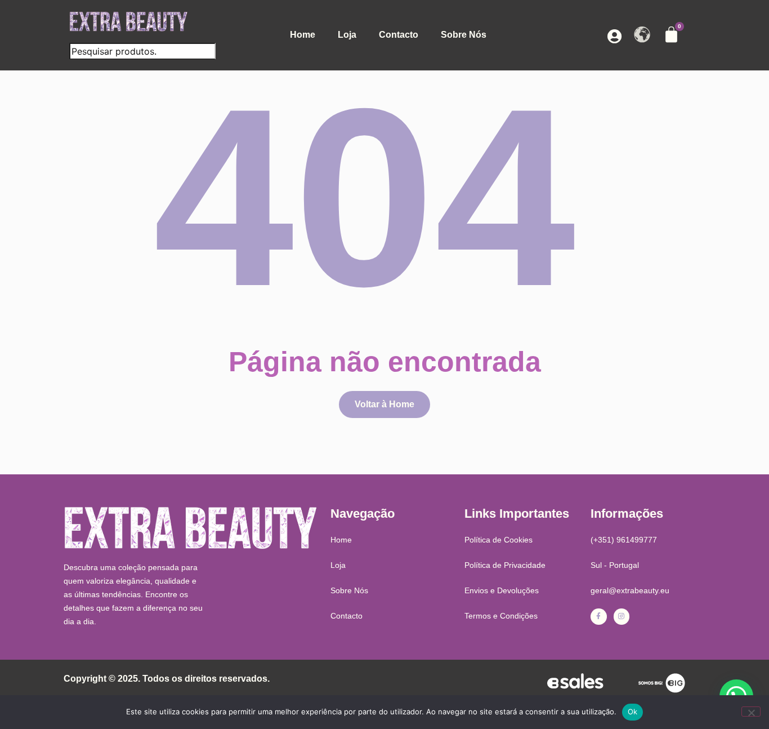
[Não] (751, 711)
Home (302, 34)
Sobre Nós (463, 34)
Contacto (398, 34)
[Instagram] (622, 616)
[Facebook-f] (599, 616)
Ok (633, 711)
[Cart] (671, 34)
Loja (347, 34)
